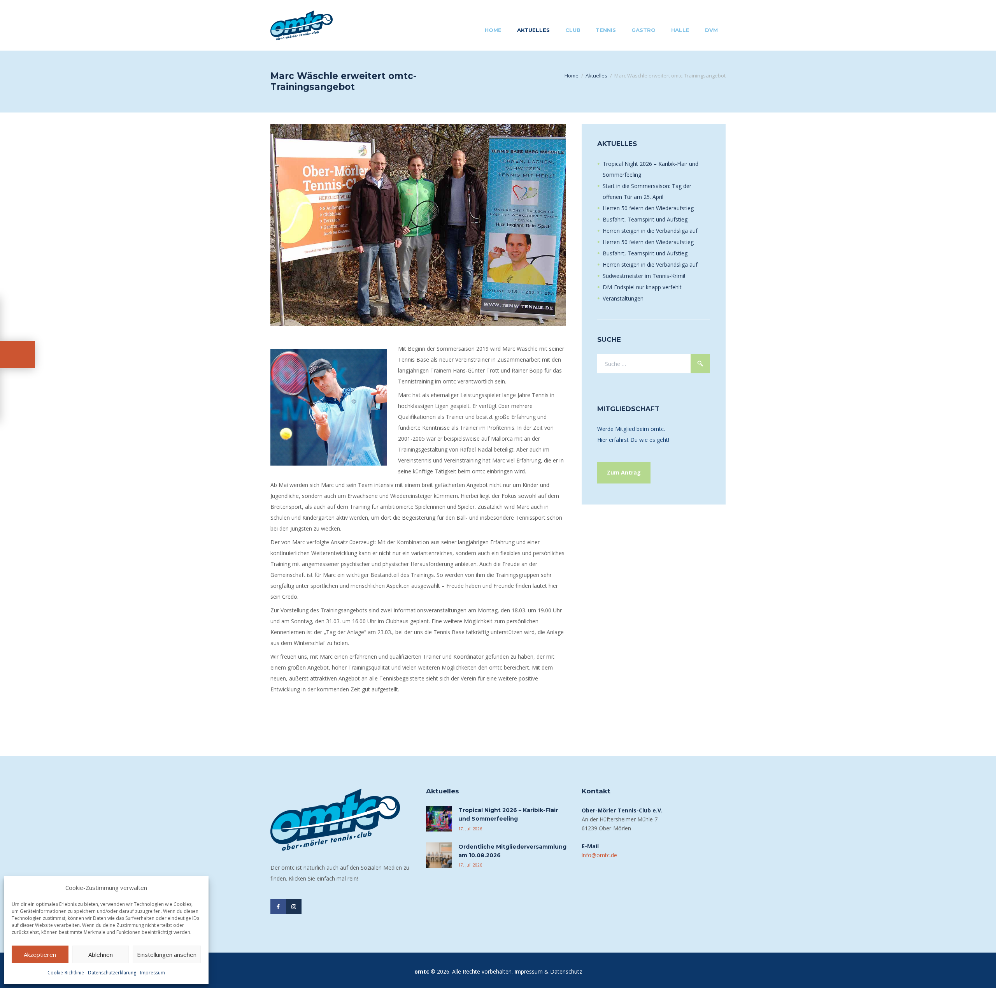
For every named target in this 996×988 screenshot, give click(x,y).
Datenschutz (566, 971)
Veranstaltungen (623, 298)
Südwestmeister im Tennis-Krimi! (644, 276)
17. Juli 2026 (470, 829)
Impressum (152, 972)
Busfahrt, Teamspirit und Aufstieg (645, 219)
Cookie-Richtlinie (65, 972)
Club (572, 30)
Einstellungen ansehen (166, 954)
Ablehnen (100, 954)
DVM (711, 30)
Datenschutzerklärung (112, 972)
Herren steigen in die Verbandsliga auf (650, 230)
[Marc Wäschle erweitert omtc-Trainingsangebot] (418, 225)
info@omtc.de (599, 855)
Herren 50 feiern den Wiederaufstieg (648, 208)
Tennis (606, 30)
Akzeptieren (40, 954)
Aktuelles (533, 30)
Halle (680, 30)
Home (493, 30)
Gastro (643, 30)
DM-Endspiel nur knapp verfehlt (642, 287)
